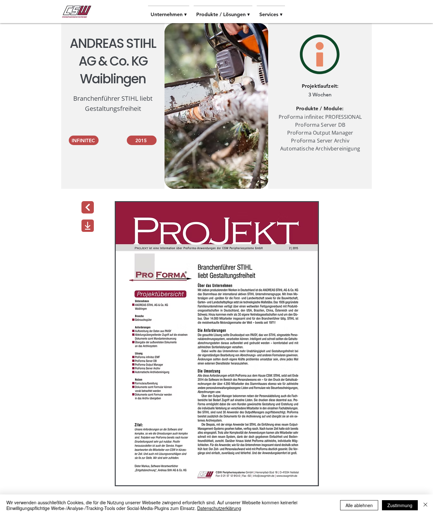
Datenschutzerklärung (219, 508)
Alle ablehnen (359, 505)
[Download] (87, 226)
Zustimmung (399, 505)
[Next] (87, 207)
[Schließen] (425, 505)
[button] (168, 12)
